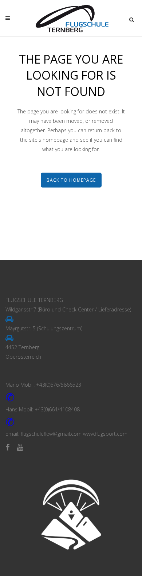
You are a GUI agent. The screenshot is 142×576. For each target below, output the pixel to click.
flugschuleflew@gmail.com (51, 433)
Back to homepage (71, 180)
